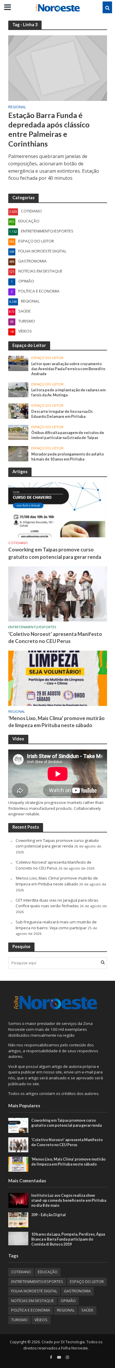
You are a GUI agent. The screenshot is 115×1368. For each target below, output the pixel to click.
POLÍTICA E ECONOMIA (30, 1310)
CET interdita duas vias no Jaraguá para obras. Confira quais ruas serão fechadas (57, 903)
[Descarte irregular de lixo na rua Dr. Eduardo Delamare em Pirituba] (18, 410)
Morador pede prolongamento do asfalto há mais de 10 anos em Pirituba (67, 456)
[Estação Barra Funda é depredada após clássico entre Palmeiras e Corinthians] (57, 67)
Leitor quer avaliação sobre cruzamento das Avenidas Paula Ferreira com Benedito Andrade (68, 369)
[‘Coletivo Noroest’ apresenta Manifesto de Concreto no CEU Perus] (57, 593)
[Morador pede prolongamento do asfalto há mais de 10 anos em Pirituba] (18, 453)
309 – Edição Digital (48, 1215)
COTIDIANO (18, 543)
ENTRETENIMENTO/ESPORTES (32, 627)
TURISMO (19, 1319)
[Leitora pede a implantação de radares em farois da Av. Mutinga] (18, 389)
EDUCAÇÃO (48, 1271)
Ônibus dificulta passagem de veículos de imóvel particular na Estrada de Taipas (67, 435)
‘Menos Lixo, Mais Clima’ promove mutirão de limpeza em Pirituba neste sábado (56, 721)
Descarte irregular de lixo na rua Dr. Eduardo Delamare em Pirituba (62, 414)
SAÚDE (87, 1310)
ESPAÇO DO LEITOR (47, 358)
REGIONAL (17, 107)
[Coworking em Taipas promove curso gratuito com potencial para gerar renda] (57, 509)
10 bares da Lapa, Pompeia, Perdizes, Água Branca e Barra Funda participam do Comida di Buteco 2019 (68, 1239)
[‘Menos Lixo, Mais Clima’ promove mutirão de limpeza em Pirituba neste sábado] (57, 677)
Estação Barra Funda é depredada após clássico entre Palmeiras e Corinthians (49, 129)
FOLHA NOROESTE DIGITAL (34, 1291)
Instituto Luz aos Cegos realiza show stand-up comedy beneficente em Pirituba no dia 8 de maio (68, 1200)
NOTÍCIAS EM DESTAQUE (32, 1300)
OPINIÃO (68, 1300)
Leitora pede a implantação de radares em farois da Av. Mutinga (68, 392)
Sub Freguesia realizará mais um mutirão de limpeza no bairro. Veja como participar (56, 924)
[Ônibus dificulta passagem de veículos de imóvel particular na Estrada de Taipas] (18, 432)
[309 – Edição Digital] (18, 1219)
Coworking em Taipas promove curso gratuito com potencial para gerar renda (54, 553)
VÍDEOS (40, 1319)
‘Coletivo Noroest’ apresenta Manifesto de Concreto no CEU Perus (55, 637)
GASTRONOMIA (77, 1291)
